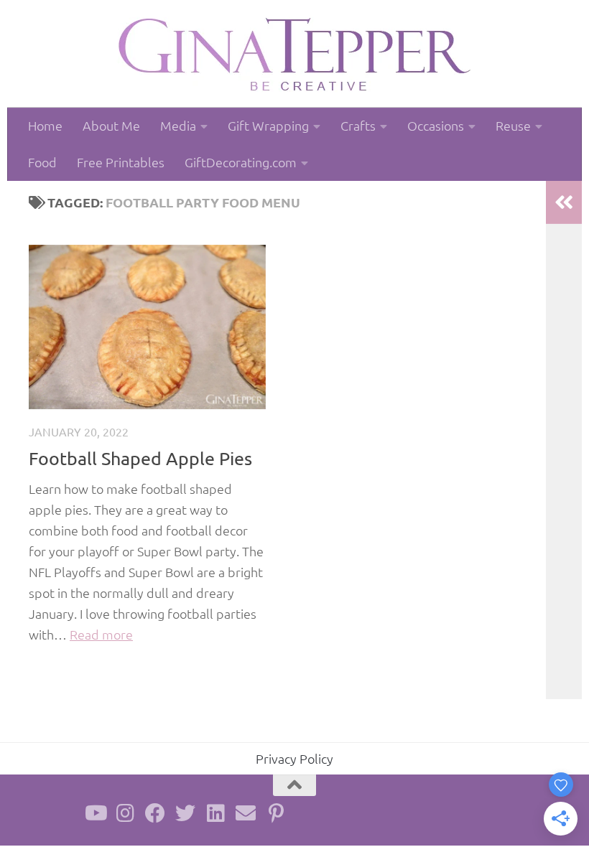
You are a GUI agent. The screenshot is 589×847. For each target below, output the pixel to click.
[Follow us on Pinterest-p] (276, 813)
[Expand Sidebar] (564, 202)
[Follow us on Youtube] (95, 813)
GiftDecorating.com (241, 162)
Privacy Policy (294, 758)
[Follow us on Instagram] (125, 813)
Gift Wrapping (268, 125)
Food (42, 162)
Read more (101, 634)
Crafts (358, 125)
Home (45, 125)
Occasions (435, 125)
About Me (111, 125)
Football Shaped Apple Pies (140, 458)
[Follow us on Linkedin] (215, 813)
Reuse (513, 125)
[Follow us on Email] (246, 813)
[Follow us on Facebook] (155, 813)
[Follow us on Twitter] (185, 813)
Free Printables (120, 162)
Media (178, 125)
